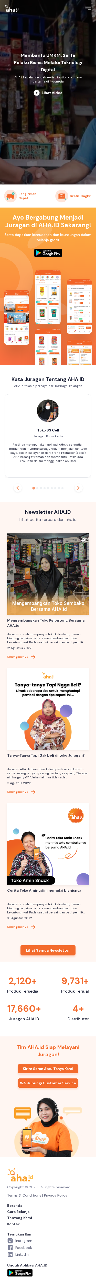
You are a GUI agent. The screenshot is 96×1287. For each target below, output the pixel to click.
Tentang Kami (19, 1218)
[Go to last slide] (18, 488)
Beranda (14, 1205)
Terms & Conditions (24, 1195)
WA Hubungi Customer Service (48, 1083)
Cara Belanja (18, 1211)
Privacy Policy (55, 1195)
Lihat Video (52, 92)
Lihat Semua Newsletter (48, 950)
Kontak (13, 1224)
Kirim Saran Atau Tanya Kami (48, 1068)
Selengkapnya (17, 657)
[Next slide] (78, 488)
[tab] (33, 488)
